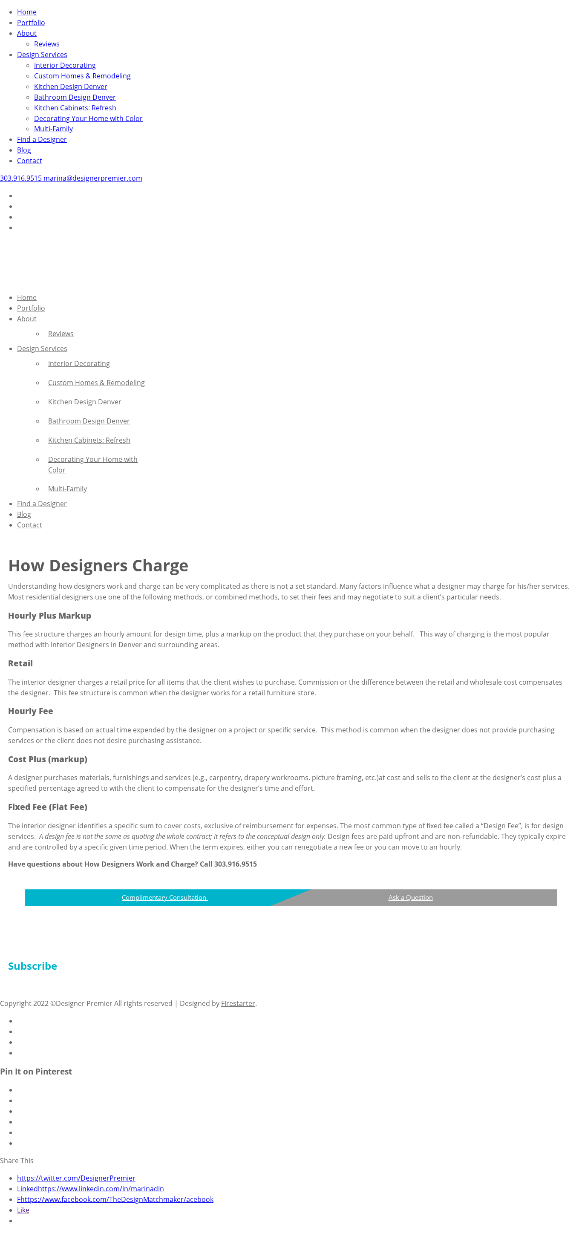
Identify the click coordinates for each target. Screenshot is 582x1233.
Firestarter (238, 1003)
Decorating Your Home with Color (88, 118)
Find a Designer (42, 139)
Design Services (42, 54)
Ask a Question (411, 897)
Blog (24, 150)
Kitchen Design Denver (70, 86)
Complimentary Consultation (165, 897)
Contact (29, 160)
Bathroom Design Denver (75, 97)
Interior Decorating (65, 65)
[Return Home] (21, 280)
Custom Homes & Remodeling (82, 76)
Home (27, 12)
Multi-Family (53, 128)
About (27, 33)
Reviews (47, 44)
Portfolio (31, 22)
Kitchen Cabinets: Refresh (75, 107)
